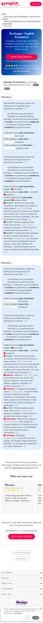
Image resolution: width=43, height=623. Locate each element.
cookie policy (18, 613)
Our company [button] (6, 572)
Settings (27, 618)
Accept (35, 618)
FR (37, 85)
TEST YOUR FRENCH (21, 56)
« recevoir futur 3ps (21, 552)
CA (8, 89)
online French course (21, 468)
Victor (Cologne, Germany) (14, 488)
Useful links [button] (6, 594)
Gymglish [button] (5, 578)
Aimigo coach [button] (6, 583)
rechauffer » (21, 558)
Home (3, 14)
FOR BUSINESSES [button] (7, 589)
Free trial (36, 4)
